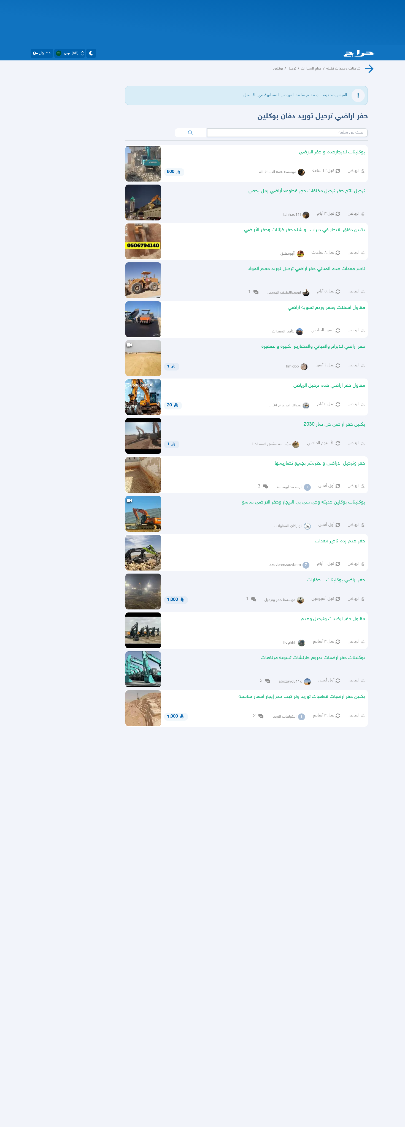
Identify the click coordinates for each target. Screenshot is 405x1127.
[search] (190, 132)
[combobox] (287, 132)
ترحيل (292, 68)
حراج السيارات (311, 68)
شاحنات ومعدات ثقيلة (343, 68)
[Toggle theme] (91, 53)
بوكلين (278, 68)
